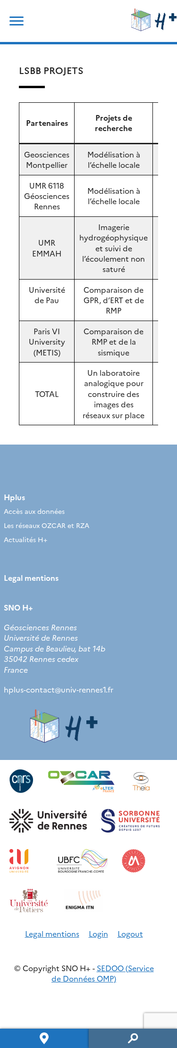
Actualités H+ (25, 539)
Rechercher (133, 1038)
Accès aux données (34, 511)
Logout (130, 933)
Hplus (14, 497)
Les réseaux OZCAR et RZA (46, 525)
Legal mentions (31, 577)
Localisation (44, 1038)
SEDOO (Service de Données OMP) (102, 973)
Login (98, 933)
